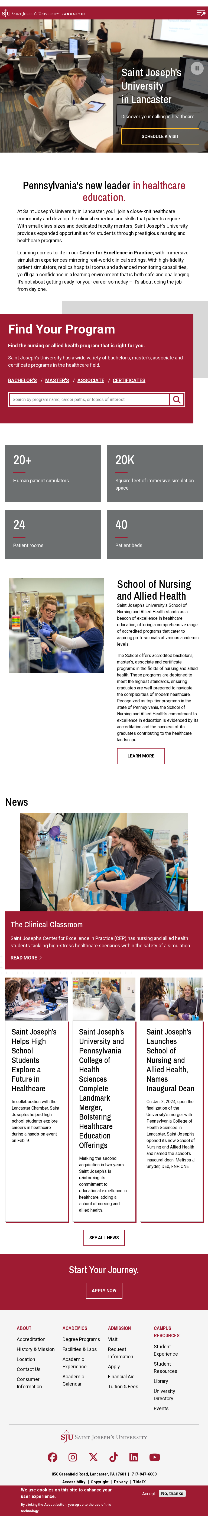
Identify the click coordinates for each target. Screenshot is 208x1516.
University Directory (164, 1394)
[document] (71, 1500)
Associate (90, 380)
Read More (24, 958)
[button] (201, 13)
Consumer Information (29, 1382)
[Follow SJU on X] (93, 1457)
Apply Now (104, 1290)
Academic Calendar (73, 1380)
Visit (113, 1339)
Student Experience (166, 1350)
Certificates (129, 380)
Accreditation (31, 1339)
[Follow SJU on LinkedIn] (133, 1457)
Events (161, 1408)
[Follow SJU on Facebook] (52, 1457)
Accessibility (73, 1482)
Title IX (139, 1482)
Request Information (120, 1352)
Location (26, 1359)
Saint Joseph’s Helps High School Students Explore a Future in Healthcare (34, 1060)
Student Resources (165, 1367)
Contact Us (29, 1369)
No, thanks (172, 1493)
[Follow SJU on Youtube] (155, 1457)
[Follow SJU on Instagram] (72, 1457)
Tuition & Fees (123, 1386)
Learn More (141, 756)
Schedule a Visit (160, 136)
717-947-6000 (144, 1474)
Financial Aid (121, 1376)
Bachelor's (22, 380)
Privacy (121, 1482)
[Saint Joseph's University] (97, 13)
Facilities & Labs (80, 1349)
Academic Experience (75, 1362)
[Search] (176, 399)
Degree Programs (81, 1339)
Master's (57, 380)
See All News (104, 1237)
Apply (114, 1366)
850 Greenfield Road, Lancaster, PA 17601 (89, 1474)
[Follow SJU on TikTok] (113, 1457)
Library (161, 1381)
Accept (148, 1493)
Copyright (100, 1482)
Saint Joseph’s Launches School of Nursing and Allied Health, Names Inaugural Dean (170, 1060)
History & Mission (36, 1349)
